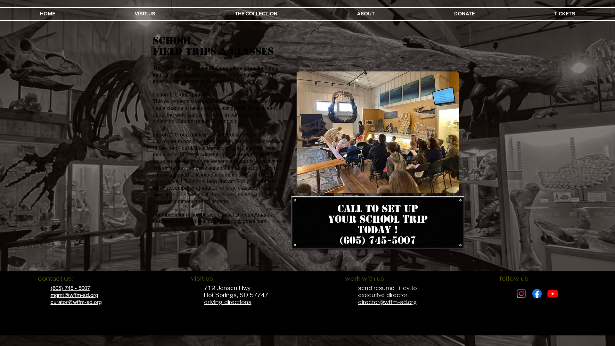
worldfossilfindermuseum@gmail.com (223, 221)
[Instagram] (521, 293)
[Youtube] (552, 293)
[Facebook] (537, 293)
